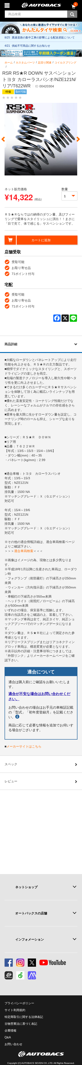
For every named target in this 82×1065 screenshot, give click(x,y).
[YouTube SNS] (52, 962)
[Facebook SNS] (9, 962)
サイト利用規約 (15, 1010)
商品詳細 (11, 344)
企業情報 (10, 1030)
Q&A (8, 1037)
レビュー (11, 781)
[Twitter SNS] (32, 962)
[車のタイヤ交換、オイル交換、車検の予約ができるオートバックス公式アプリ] (9, 975)
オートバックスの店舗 (31, 913)
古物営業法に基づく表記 (21, 1023)
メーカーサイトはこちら (23, 746)
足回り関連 (44, 62)
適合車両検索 (23, 551)
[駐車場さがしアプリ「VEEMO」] (20, 975)
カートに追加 (41, 240)
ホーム (9, 62)
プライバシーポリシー (19, 1003)
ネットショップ (26, 887)
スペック (11, 764)
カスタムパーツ (25, 62)
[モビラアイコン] (32, 975)
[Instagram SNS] (20, 962)
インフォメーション (29, 939)
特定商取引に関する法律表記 (24, 1017)
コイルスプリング (65, 62)
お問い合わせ (13, 1044)
